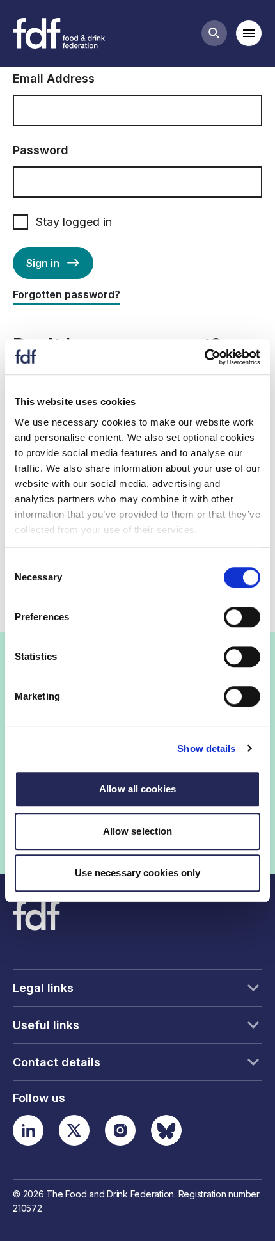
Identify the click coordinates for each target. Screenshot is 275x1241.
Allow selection (138, 831)
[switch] (242, 617)
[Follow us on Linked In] (28, 1130)
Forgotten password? (66, 294)
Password (40, 150)
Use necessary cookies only (138, 872)
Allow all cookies (137, 788)
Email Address (54, 78)
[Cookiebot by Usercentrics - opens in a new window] (204, 357)
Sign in (42, 263)
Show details (206, 748)
